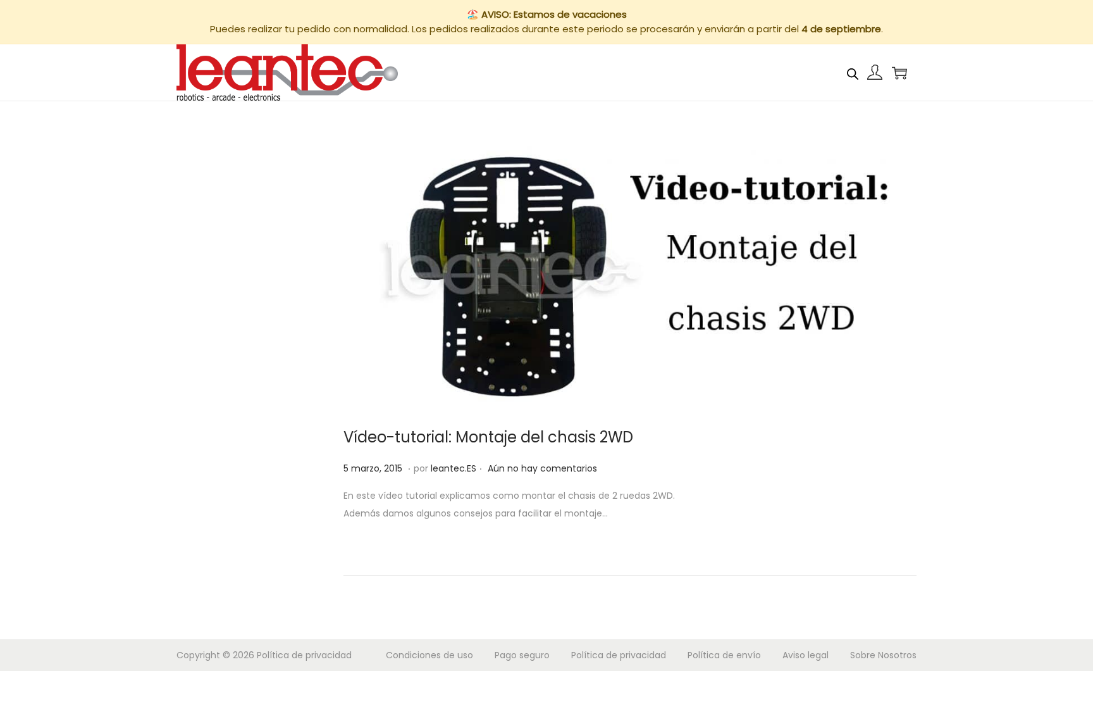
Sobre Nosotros (883, 655)
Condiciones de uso (429, 655)
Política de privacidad (304, 655)
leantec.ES (453, 468)
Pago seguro (522, 655)
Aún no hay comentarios (542, 468)
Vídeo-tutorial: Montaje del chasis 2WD (488, 437)
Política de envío (724, 655)
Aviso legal (805, 655)
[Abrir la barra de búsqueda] (852, 72)
